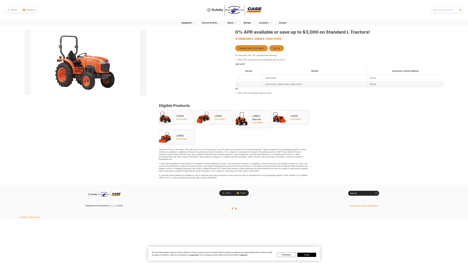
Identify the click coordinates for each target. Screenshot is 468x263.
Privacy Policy (355, 206)
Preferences (286, 255)
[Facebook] (232, 208)
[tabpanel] (128, 63)
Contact (283, 23)
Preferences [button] (243, 255)
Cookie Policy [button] (194, 255)
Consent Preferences (29, 217)
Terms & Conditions (370, 206)
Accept (306, 255)
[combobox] (447, 10)
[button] (12, 10)
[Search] (376, 193)
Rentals (247, 23)
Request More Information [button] (251, 48)
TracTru (113, 206)
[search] (461, 10)
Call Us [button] (276, 48)
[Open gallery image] (85, 62)
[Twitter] (235, 208)
